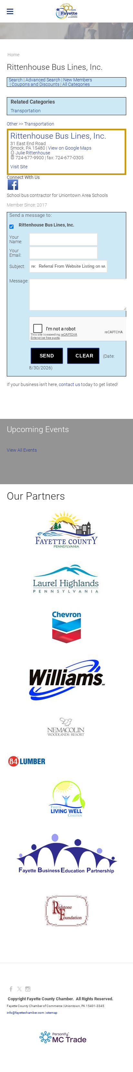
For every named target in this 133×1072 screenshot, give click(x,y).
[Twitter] (19, 989)
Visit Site (18, 166)
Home (13, 54)
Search (16, 79)
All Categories (76, 84)
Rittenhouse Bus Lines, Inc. (58, 136)
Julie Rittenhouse (32, 152)
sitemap (51, 1012)
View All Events (22, 450)
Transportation (26, 110)
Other (12, 123)
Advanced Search (43, 79)
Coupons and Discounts (35, 84)
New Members (77, 79)
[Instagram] (27, 989)
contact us (69, 384)
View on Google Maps (69, 148)
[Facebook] (11, 989)
